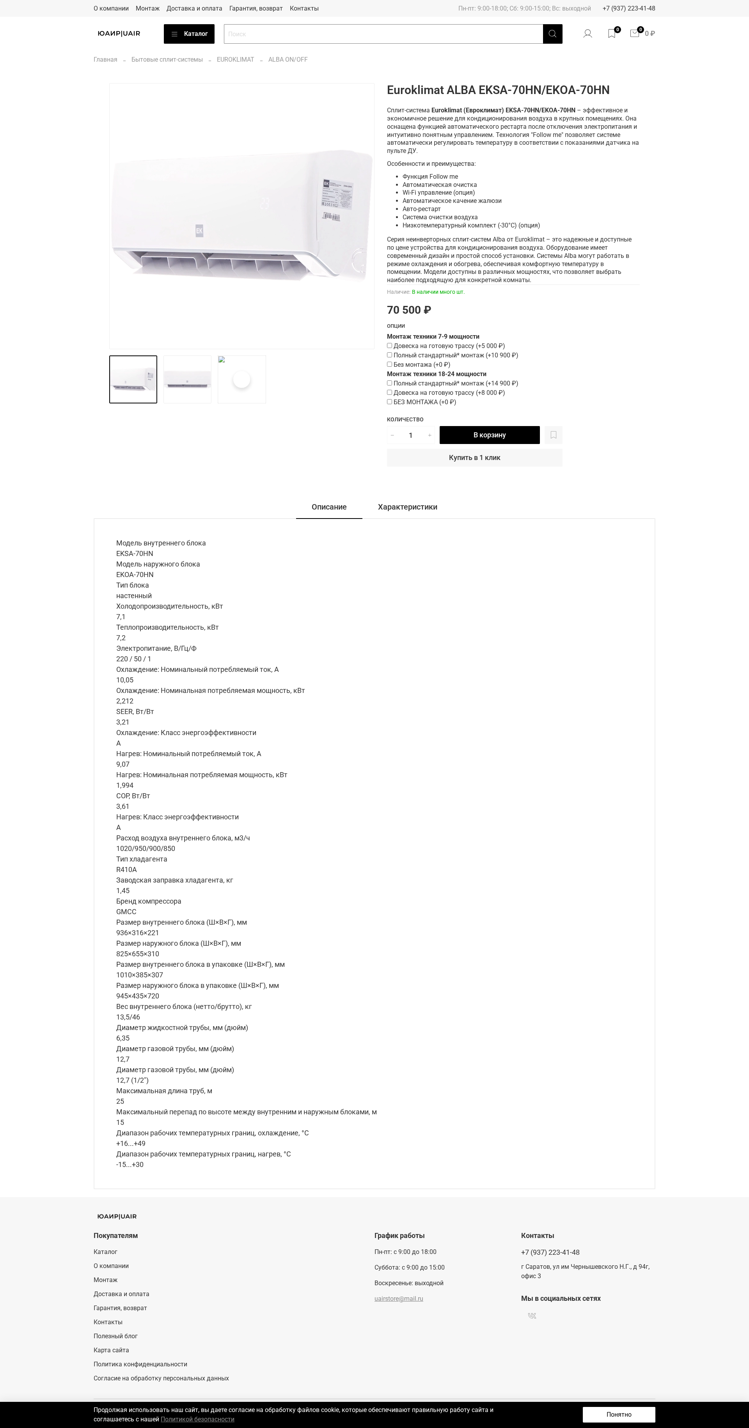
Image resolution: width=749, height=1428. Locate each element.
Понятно (619, 1414)
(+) (449, 346)
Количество (405, 419)
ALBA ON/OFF (288, 59)
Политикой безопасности (197, 1419)
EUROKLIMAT (235, 59)
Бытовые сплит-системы (167, 59)
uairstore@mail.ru (398, 1298)
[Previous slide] (121, 216)
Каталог (196, 33)
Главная (105, 59)
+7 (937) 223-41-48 (629, 8)
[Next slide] (362, 216)
